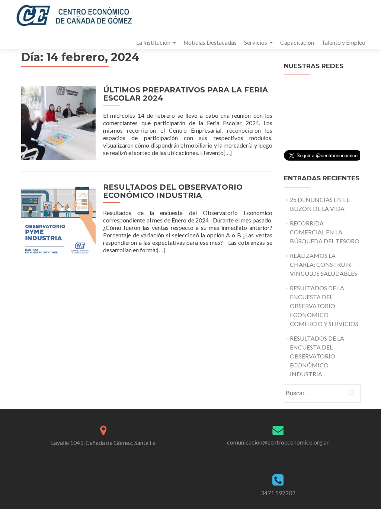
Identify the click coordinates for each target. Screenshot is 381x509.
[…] (228, 152)
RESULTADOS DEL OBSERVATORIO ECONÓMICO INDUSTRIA (173, 191)
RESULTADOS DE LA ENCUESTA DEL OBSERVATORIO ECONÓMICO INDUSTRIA (317, 356)
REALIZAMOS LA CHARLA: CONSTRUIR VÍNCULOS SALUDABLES (323, 264)
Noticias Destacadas (210, 42)
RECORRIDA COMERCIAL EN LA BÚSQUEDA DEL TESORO (324, 231)
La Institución (153, 42)
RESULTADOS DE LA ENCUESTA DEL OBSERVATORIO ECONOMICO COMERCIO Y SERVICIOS (324, 305)
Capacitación (297, 42)
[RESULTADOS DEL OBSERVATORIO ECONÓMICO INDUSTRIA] (58, 219)
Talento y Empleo (343, 42)
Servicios (255, 42)
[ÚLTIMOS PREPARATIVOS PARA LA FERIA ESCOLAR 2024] (58, 122)
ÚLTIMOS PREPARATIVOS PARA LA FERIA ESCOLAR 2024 (185, 93)
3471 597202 (278, 492)
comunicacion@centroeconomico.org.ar (278, 442)
